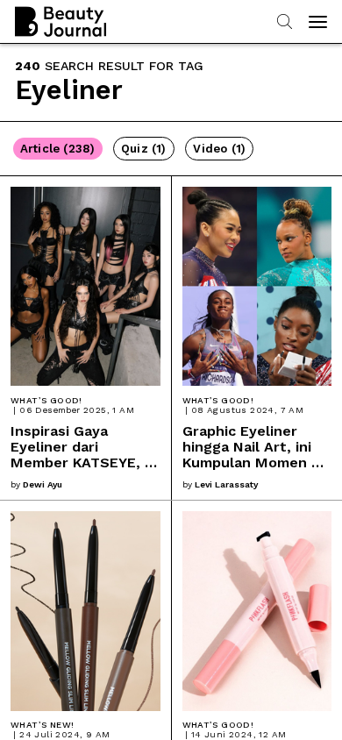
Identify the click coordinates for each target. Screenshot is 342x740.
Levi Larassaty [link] (226, 484)
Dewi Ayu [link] (42, 484)
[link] (85, 338)
